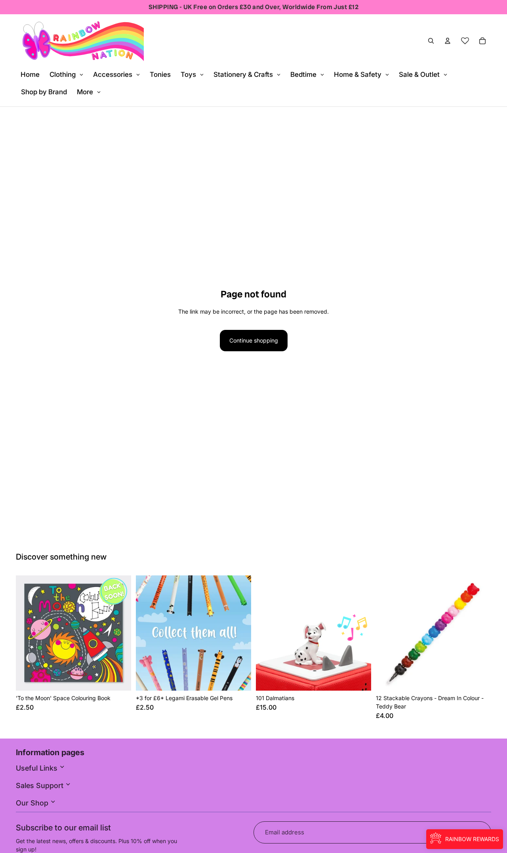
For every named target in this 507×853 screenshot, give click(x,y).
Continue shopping (253, 340)
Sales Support (40, 785)
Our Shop (33, 803)
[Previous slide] (28, 633)
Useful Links (37, 768)
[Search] (431, 41)
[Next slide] (119, 633)
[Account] (447, 41)
